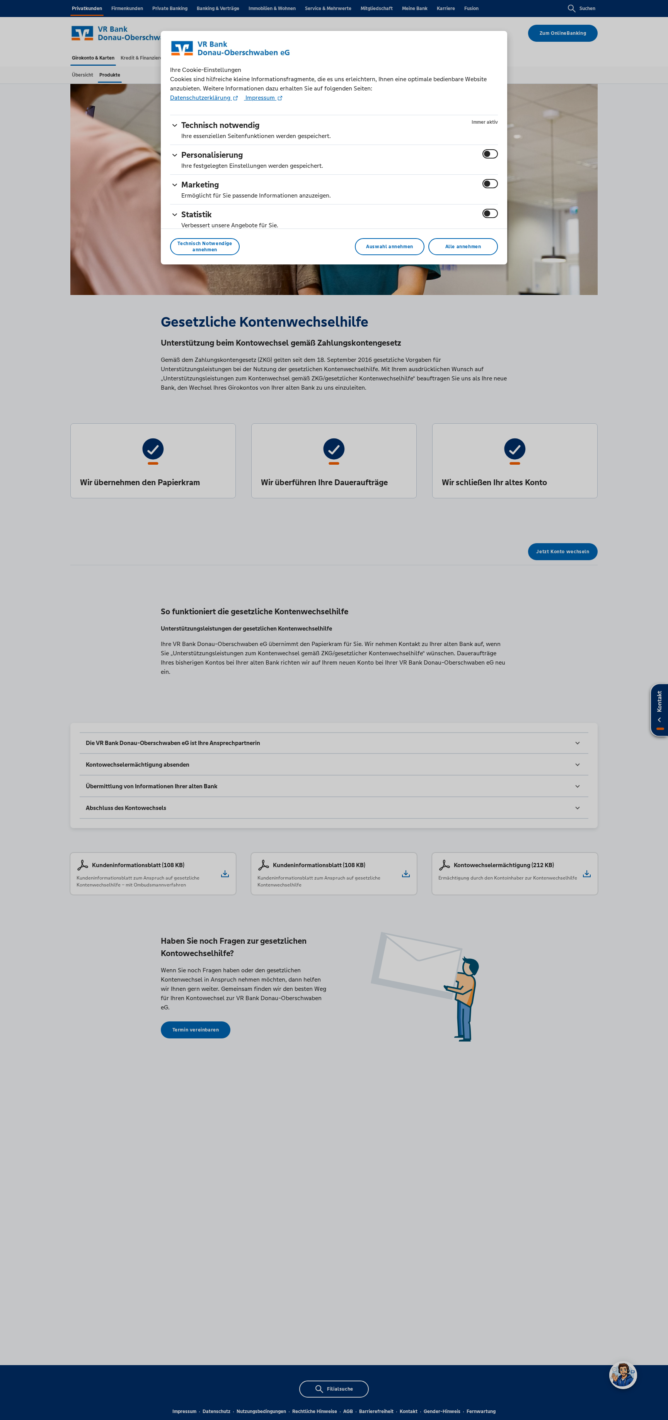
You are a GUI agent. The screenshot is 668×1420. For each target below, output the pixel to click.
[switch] (490, 154)
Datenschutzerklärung (201, 97)
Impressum (260, 97)
